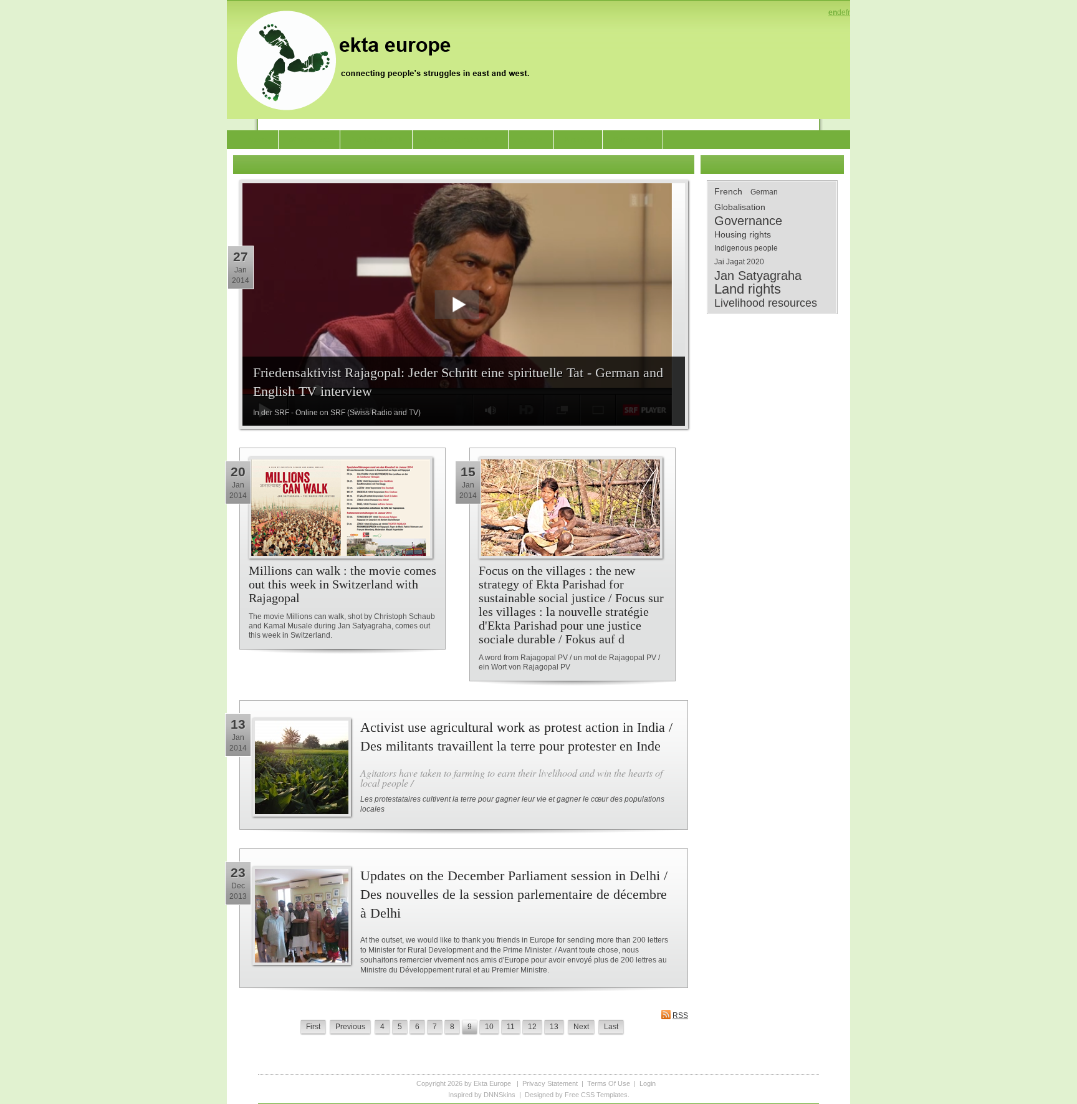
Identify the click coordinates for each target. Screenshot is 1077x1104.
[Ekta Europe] (389, 59)
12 (532, 1026)
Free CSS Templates (596, 1094)
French (728, 191)
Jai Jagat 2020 (739, 262)
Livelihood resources (765, 303)
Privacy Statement (550, 1083)
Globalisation (739, 207)
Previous (350, 1026)
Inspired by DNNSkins (481, 1094)
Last (611, 1026)
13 (554, 1026)
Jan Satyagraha (758, 275)
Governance (748, 220)
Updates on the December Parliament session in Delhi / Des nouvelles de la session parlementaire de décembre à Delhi (514, 894)
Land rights (747, 289)
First (313, 1026)
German (764, 192)
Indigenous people (746, 248)
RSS (680, 1015)
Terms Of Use (608, 1083)
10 (489, 1026)
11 (511, 1026)
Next (581, 1026)
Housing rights (742, 234)
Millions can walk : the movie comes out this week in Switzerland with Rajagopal (342, 584)
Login (647, 1083)
